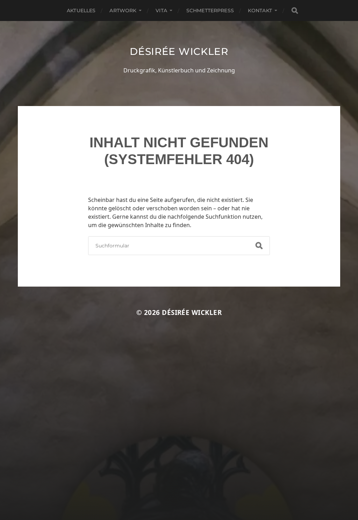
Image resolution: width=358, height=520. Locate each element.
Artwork (122, 10)
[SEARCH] (294, 10)
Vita (161, 10)
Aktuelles (81, 10)
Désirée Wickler (179, 51)
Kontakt (260, 10)
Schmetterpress (210, 10)
